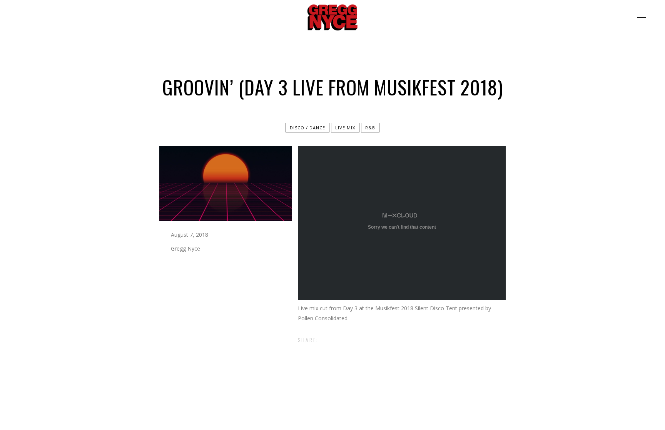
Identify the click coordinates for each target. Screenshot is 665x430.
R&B (370, 128)
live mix (345, 128)
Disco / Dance (307, 128)
